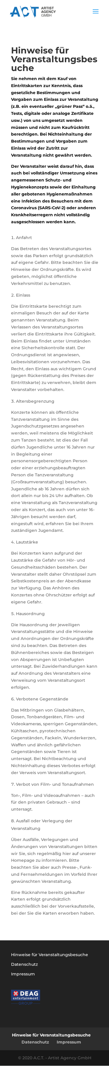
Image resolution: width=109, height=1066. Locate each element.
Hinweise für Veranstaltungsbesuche (49, 954)
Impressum (23, 974)
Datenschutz (24, 964)
